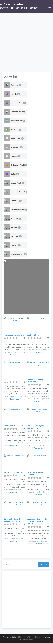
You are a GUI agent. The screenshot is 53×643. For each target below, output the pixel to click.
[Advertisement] (26, 41)
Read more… (14, 355)
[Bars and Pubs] (7, 103)
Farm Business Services (13, 472)
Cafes (14, 174)
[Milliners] (7, 218)
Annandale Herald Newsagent (35, 380)
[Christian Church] (7, 192)
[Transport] (7, 147)
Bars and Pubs (18, 103)
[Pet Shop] (7, 201)
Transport (16, 147)
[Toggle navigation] (50, 6)
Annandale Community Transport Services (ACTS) (37, 521)
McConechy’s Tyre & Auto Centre (36, 427)
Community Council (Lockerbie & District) (13, 520)
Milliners (15, 218)
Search (44, 564)
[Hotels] (7, 94)
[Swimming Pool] (7, 165)
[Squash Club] (7, 183)
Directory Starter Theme (30, 637)
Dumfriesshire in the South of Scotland (19, 7)
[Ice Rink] (7, 227)
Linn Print (8, 379)
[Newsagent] (7, 138)
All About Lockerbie (11, 4)
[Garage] (7, 156)
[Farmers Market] (7, 209)
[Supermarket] (7, 120)
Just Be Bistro (33, 335)
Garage (15, 156)
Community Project (19, 112)
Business (15, 85)
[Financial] (7, 236)
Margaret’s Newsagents (14, 335)
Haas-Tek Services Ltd (13, 426)
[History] (7, 245)
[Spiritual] (7, 129)
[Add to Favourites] (25, 338)
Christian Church (19, 192)
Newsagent (17, 138)
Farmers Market (19, 209)
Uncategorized (18, 254)
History (15, 245)
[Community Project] (7, 112)
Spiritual (15, 129)
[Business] (7, 85)
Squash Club (17, 183)
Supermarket (17, 120)
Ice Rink (15, 227)
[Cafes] (7, 174)
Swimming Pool (18, 165)
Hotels (15, 94)
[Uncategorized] (7, 254)
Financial (16, 236)
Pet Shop (16, 201)
